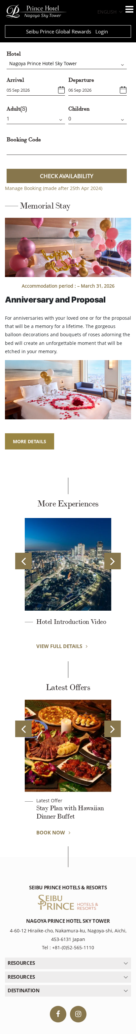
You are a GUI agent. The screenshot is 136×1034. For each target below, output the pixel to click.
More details (29, 441)
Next (112, 561)
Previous (23, 561)
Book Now (51, 832)
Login (101, 31)
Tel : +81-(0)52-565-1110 (68, 947)
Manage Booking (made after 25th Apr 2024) (53, 188)
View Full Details (60, 646)
